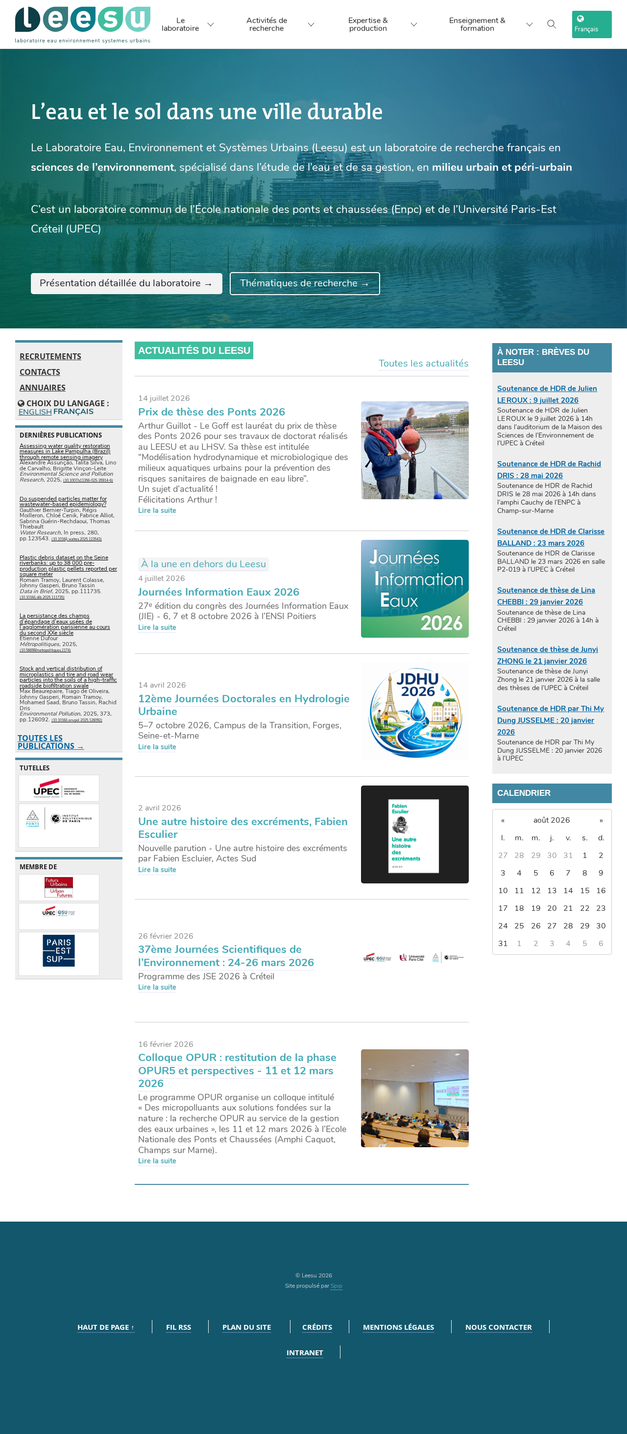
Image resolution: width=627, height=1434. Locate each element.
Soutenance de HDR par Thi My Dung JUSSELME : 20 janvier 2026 (550, 720)
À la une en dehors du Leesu (203, 564)
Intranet (305, 1352)
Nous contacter (498, 1327)
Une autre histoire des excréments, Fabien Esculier (243, 828)
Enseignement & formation (477, 24)
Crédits (317, 1327)
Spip (336, 1286)
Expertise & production (368, 24)
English (34, 412)
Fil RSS (178, 1327)
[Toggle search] (552, 24)
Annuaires (43, 387)
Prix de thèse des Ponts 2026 (211, 412)
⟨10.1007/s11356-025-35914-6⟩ (88, 480)
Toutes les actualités (424, 363)
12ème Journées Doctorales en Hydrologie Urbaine (244, 705)
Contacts (40, 372)
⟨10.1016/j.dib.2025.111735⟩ (42, 597)
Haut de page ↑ (106, 1327)
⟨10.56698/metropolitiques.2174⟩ (45, 650)
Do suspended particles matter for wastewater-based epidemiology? (63, 502)
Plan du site (246, 1327)
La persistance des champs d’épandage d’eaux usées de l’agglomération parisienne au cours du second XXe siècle (65, 624)
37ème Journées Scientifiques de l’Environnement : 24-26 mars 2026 (226, 956)
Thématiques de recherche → (305, 283)
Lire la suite (157, 510)
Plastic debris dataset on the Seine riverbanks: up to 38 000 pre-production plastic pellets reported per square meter (68, 566)
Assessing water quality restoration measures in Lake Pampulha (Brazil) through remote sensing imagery (65, 451)
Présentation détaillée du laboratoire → (126, 283)
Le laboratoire (180, 24)
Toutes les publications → (51, 742)
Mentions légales (398, 1327)
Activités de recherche (266, 24)
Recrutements (50, 356)
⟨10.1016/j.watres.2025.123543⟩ (76, 539)
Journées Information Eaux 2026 (218, 592)
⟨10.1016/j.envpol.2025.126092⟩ (76, 720)
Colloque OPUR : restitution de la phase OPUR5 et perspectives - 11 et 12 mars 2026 (237, 1070)
